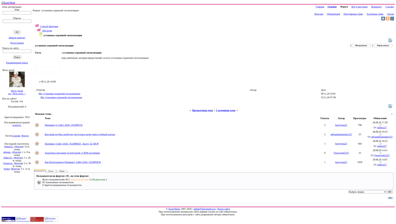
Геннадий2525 (341, 153)
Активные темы (374, 14)
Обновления (333, 14)
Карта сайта (223, 209)
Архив (390, 14)
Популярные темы (353, 14)
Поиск (51, 171)
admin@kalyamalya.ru (205, 209)
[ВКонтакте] (383, 18)
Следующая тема (225, 110)
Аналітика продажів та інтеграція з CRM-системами (72, 153)
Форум (25, 135)
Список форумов (49, 26)
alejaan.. (7, 152)
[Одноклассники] (388, 18)
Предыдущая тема (202, 110)
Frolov (7, 169)
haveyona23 (341, 125)
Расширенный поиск (17, 62)
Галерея (16, 135)
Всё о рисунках (359, 6)
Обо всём (47, 30)
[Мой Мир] (392, 18)
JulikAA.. (8, 157)
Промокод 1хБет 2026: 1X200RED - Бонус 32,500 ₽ (72, 143)
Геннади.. (8, 163)
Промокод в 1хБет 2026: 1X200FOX (64, 125)
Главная (320, 6)
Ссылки (389, 6)
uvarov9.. (17, 125)
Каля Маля (174, 209)
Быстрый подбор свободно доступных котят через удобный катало (80, 134)
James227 (382, 127)
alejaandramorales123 (341, 134)
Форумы (318, 14)
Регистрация (17, 43)
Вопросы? (376, 6)
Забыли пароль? (17, 37)
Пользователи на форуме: (43, 171)
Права (62, 171)
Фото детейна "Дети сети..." (17, 92)
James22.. (9, 146)
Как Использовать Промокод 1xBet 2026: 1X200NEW (73, 162)
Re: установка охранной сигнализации (59, 93)
